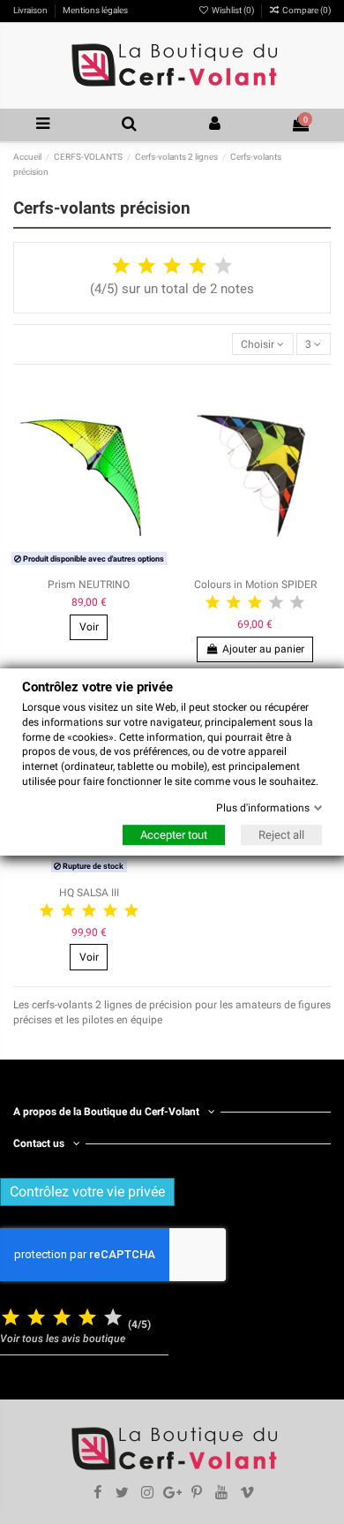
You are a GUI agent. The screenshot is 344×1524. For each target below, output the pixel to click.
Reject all (281, 834)
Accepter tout (173, 834)
